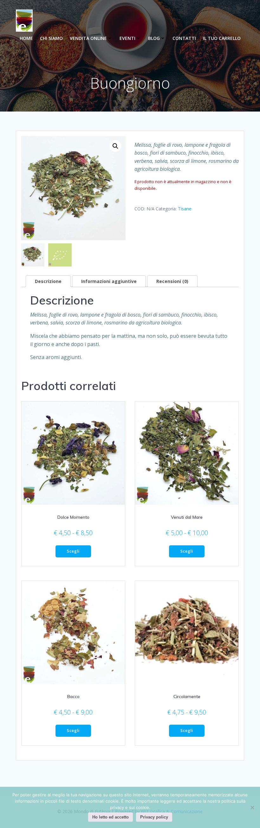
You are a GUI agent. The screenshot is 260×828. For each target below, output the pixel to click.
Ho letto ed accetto (110, 817)
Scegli (73, 551)
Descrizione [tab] (48, 281)
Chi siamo (51, 38)
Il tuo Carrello (222, 38)
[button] (115, 146)
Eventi (127, 38)
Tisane (185, 209)
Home (26, 38)
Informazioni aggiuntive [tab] (109, 281)
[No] (252, 807)
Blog (154, 38)
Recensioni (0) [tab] (172, 281)
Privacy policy (154, 817)
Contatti (184, 38)
